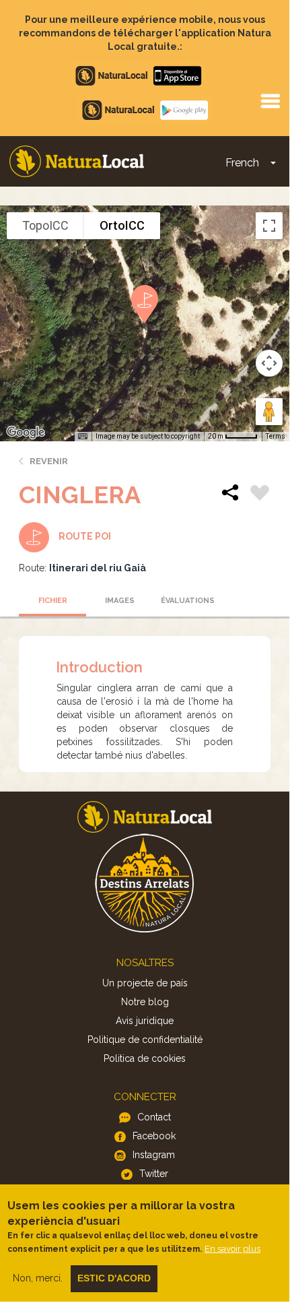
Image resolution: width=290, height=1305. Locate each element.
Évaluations (188, 600)
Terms (275, 436)
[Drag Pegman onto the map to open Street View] (269, 411)
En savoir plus (232, 1249)
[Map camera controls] (269, 363)
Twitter (153, 1173)
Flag (259, 494)
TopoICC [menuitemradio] (45, 225)
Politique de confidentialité (145, 1039)
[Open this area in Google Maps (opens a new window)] (25, 432)
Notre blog (145, 1001)
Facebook (154, 1136)
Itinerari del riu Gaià (97, 568)
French (242, 162)
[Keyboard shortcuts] (82, 436)
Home (76, 161)
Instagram (154, 1154)
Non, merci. (38, 1278)
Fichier (52, 600)
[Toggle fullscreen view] (269, 225)
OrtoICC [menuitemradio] (122, 225)
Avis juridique (145, 1020)
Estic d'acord (114, 1278)
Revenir (49, 461)
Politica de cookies (145, 1058)
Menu (270, 100)
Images (120, 600)
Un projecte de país (145, 983)
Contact (154, 1117)
